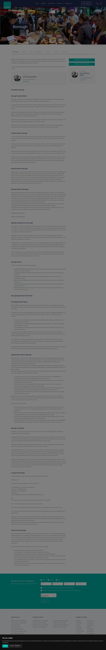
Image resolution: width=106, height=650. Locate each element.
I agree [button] (5, 645)
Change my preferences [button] (15, 645)
